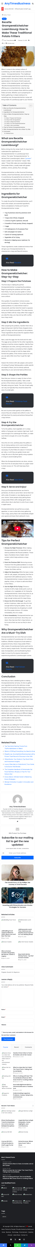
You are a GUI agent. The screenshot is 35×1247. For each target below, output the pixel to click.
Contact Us (24, 1235)
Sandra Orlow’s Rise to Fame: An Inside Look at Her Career (22, 1054)
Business (8, 1232)
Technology (15, 1232)
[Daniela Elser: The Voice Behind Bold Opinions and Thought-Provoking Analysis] (28, 1196)
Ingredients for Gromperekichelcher (14, 112)
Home (5, 15)
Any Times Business (9, 40)
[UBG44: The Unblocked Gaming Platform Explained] (6, 1190)
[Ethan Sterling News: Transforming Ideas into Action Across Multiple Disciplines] (9, 1114)
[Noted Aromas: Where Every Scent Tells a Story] (26, 1135)
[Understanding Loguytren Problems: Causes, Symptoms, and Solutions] (7, 1095)
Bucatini (17, 263)
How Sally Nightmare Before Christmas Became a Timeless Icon (23, 1086)
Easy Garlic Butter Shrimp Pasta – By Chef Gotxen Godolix (25, 955)
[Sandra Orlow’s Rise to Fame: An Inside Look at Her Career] (7, 1058)
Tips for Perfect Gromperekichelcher (14, 127)
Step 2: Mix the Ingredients (13, 119)
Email (3, 1017)
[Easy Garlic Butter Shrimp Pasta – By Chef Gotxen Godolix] (26, 946)
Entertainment (23, 1232)
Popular (5, 1047)
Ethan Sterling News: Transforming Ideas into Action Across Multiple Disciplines (8, 1123)
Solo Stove (18, 480)
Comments (28, 1047)
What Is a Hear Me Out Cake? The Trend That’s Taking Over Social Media (22, 1069)
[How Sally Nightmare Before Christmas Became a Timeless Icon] (7, 1086)
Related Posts (9, 133)
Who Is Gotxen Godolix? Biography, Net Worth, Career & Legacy (8, 953)
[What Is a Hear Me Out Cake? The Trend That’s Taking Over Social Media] (7, 1069)
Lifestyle (10, 1235)
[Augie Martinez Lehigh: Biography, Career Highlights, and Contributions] (26, 1114)
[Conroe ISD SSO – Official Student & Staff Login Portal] (9, 1135)
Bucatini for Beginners (13, 972)
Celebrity (30, 1232)
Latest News (16, 1235)
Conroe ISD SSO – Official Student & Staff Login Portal (20, 9)
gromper (28, 158)
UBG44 (4, 1216)
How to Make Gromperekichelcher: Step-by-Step (17, 115)
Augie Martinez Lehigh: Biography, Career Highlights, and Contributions (25, 1123)
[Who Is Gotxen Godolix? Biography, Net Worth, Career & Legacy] (9, 945)
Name (3, 1009)
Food (9, 15)
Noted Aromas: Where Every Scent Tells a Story (25, 1143)
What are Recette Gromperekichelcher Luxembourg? (15, 109)
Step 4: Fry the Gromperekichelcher (16, 123)
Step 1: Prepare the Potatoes (13, 118)
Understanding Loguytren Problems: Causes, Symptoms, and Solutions (23, 1095)
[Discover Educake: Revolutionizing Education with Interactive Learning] (6, 1203)
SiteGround (30, 1229)
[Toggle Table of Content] (30, 105)
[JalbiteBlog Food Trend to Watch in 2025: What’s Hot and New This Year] (9, 924)
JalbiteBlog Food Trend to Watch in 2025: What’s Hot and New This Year (8, 933)
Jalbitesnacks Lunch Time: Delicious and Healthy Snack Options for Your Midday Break (25, 931)
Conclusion (7, 131)
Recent (16, 1047)
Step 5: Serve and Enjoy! (13, 125)
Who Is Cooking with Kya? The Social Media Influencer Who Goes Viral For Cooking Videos (23, 1078)
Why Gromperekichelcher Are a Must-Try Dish (17, 129)
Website (3, 1024)
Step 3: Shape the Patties (13, 121)
